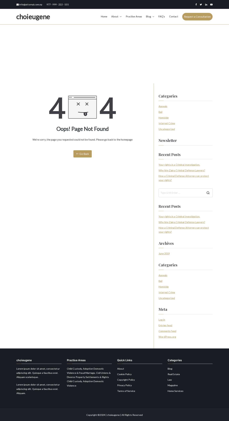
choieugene (33, 17)
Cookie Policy (124, 374)
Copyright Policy (126, 379)
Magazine (173, 385)
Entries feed (165, 325)
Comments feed (167, 331)
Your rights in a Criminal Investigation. (179, 164)
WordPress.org (167, 336)
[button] (120, 16)
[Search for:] (185, 193)
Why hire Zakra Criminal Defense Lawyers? (182, 170)
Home (104, 16)
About (114, 16)
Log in (162, 319)
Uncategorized (167, 129)
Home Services (176, 391)
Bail (160, 112)
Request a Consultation (197, 16)
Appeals (163, 106)
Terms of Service (126, 391)
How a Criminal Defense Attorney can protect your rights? (184, 178)
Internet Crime (167, 123)
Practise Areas (134, 16)
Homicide (164, 117)
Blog (148, 16)
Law (170, 379)
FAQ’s (161, 16)
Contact (173, 16)
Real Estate (174, 374)
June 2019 (164, 253)
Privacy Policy (124, 385)
